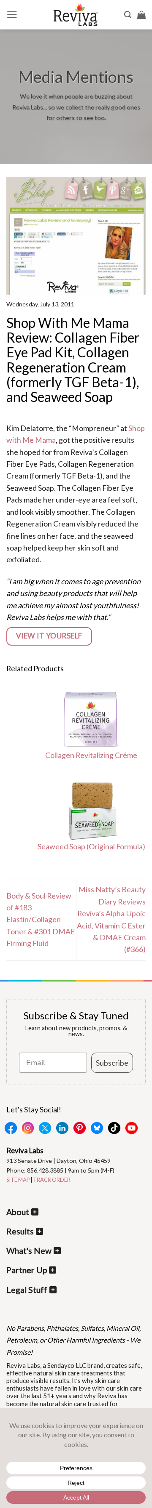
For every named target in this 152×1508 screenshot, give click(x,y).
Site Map (18, 1179)
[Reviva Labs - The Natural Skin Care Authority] (75, 14)
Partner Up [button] (26, 1270)
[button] (12, 15)
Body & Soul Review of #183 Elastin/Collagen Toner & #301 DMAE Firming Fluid (40, 919)
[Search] (127, 14)
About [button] (17, 1212)
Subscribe (112, 1062)
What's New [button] (29, 1250)
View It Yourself (49, 635)
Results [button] (20, 1231)
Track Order (52, 1179)
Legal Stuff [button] (26, 1290)
